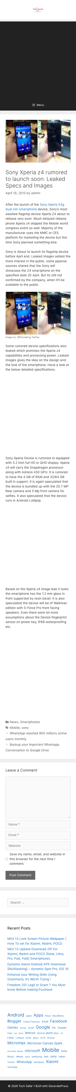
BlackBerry (58, 1015)
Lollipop (20, 1037)
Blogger (14, 1021)
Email (45, 1021)
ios (15, 1033)
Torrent (11, 1062)
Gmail (31, 1027)
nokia (27, 1057)
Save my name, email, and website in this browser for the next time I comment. (37, 858)
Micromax (16, 1042)
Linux (10, 1037)
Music (10, 1056)
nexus (19, 1056)
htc (54, 1027)
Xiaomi (52, 1061)
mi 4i (42, 1037)
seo (46, 1056)
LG (61, 1033)
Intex (9, 1033)
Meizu (36, 1038)
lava (21, 1033)
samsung (37, 1056)
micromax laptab (15, 1051)
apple (29, 1015)
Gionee (23, 1028)
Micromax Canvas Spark (44, 1043)
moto (64, 1050)
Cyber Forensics (31, 1021)
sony (25, 728)
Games (12, 1027)
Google (43, 1027)
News (14, 722)
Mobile (15, 728)
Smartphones (30, 722)
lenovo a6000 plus (47, 1033)
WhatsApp (24, 1062)
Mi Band (51, 1038)
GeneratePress (58, 1086)
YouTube (12, 1067)
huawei (62, 1027)
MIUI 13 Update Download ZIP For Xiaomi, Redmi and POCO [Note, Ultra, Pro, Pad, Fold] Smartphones (35, 953)
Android (15, 1015)
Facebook (58, 1021)
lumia (28, 1037)
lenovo (30, 1033)
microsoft (32, 1051)
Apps (38, 1015)
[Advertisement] (38, 59)
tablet (62, 1056)
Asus (48, 1015)
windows (39, 1062)
